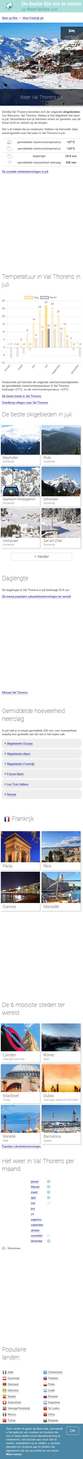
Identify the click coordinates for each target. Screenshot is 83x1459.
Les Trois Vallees (17, 784)
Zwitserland (14, 1402)
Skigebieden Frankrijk (20, 763)
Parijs (8, 865)
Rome (49, 1054)
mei (33, 1203)
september (37, 1224)
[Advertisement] (41, 219)
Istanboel (11, 1095)
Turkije (6, 1099)
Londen (9, 1054)
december (36, 1241)
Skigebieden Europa (20, 743)
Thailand (53, 1378)
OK (73, 1431)
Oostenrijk (14, 1378)
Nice (47, 865)
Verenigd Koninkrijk (14, 1059)
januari (34, 1181)
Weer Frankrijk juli (33, 18)
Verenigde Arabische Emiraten (61, 1099)
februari (35, 1186)
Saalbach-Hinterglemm (19, 499)
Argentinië (54, 1402)
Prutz (47, 458)
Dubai (49, 1095)
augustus (36, 1219)
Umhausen (10, 541)
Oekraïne (13, 1390)
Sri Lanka (53, 1408)
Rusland (53, 1396)
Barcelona (52, 1136)
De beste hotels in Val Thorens (21, 396)
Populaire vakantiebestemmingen (21, 1146)
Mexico (12, 1414)
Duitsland (13, 1384)
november (36, 1235)
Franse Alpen (15, 773)
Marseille (51, 906)
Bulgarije (53, 1420)
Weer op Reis (10, 18)
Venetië (9, 1136)
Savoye (11, 794)
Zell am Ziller (53, 541)
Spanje (47, 1140)
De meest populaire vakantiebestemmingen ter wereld (36, 596)
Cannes (9, 906)
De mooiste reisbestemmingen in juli (25, 171)
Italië (46, 1059)
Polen (51, 1384)
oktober (35, 1230)
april (33, 1197)
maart (34, 1192)
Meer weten (14, 1454)
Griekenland (55, 1372)
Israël (51, 1390)
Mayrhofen (10, 458)
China (51, 1414)
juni (33, 1208)
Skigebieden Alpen (18, 753)
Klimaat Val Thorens (15, 692)
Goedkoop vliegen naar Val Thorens (25, 402)
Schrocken (51, 499)
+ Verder (41, 556)
